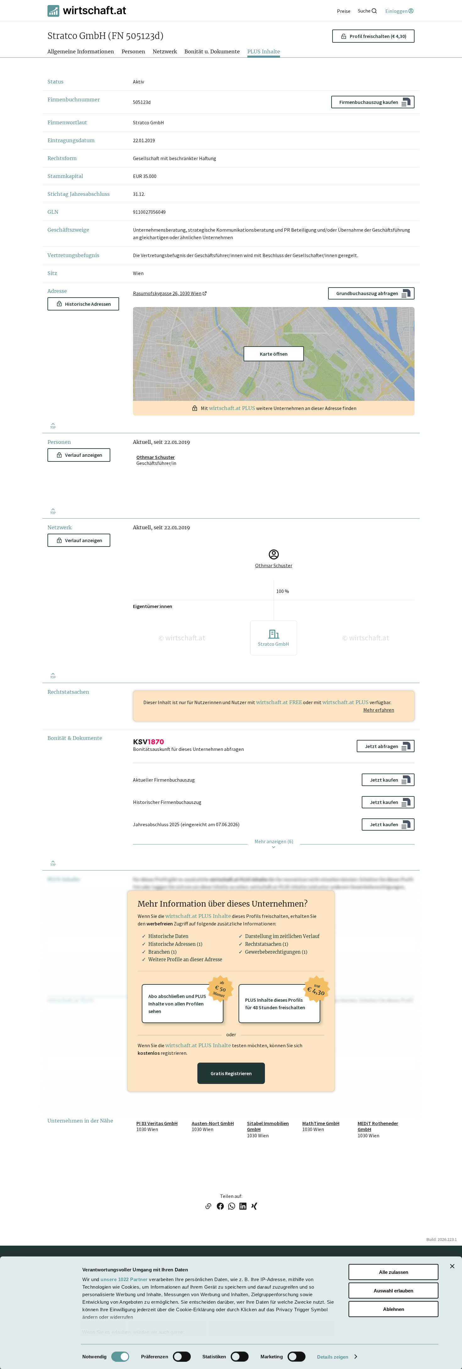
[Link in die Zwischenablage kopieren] (208, 1206)
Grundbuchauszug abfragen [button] (367, 293)
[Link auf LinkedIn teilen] (243, 1206)
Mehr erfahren (378, 710)
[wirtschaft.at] (86, 11)
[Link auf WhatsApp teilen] (231, 1206)
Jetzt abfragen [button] (381, 746)
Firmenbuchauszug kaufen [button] (368, 102)
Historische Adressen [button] (88, 304)
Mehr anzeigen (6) (274, 841)
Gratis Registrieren (231, 1073)
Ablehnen (393, 1309)
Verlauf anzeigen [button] (83, 455)
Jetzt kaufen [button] (384, 780)
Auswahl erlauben (393, 1290)
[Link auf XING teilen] (254, 1206)
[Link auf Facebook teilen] (220, 1206)
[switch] (182, 1356)
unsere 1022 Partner (124, 1279)
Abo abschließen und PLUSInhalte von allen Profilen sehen (185, 999)
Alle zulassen (393, 1272)
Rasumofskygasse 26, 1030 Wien (167, 293)
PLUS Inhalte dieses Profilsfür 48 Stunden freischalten (282, 997)
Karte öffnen (274, 354)
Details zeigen (332, 1356)
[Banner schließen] (452, 1266)
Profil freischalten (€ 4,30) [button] (378, 36)
